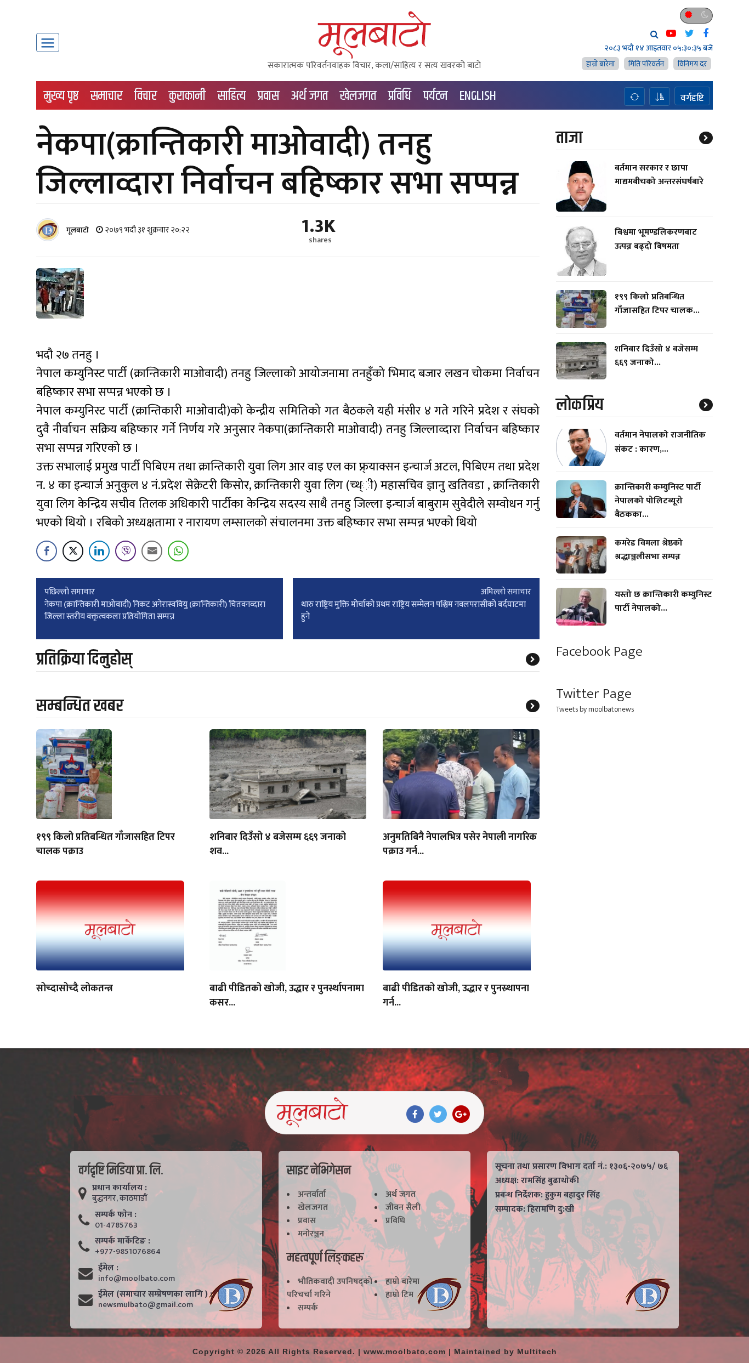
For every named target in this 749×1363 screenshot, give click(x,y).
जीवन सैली (403, 1207)
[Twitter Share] (73, 551)
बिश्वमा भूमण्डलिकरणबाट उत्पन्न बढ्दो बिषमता (656, 239)
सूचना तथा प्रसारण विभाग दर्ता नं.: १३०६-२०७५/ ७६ (581, 1166)
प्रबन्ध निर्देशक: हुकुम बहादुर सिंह (547, 1195)
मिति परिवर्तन (646, 64)
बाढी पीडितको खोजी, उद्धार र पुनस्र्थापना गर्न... (456, 996)
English (477, 96)
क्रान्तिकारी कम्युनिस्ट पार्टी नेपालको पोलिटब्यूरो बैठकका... (658, 501)
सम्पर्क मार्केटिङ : (122, 1241)
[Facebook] (415, 1114)
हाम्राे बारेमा (600, 64)
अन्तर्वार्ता (312, 1194)
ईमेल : (108, 1268)
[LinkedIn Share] (99, 551)
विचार (145, 96)
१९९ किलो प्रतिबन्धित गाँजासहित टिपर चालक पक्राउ (105, 845)
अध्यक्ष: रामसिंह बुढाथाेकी (537, 1181)
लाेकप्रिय (580, 404)
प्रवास (268, 96)
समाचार (106, 96)
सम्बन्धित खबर (79, 705)
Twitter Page (594, 694)
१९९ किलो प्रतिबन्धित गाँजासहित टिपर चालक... (657, 303)
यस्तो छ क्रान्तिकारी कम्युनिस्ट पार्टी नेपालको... (663, 601)
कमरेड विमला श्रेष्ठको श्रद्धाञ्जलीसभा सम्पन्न (649, 550)
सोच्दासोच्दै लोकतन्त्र (74, 989)
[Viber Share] (125, 551)
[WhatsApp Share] (178, 551)
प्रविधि (399, 96)
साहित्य (232, 96)
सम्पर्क (308, 1307)
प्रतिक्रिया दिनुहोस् (84, 659)
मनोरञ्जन (311, 1233)
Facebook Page (599, 651)
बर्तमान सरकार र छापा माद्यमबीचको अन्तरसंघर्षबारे (659, 175)
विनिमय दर (692, 64)
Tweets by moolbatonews (595, 709)
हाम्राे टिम (399, 1294)
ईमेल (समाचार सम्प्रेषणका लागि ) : (155, 1294)
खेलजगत (358, 96)
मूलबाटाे (77, 230)
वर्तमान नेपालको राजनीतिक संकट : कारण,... (660, 442)
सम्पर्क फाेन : (116, 1215)
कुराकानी (187, 96)
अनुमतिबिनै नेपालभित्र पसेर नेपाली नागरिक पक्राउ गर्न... (460, 845)
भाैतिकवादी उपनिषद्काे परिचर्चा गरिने (329, 1288)
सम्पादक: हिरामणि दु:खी (534, 1209)
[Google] (461, 1114)
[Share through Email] (151, 551)
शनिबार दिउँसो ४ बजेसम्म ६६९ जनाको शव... (277, 845)
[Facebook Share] (46, 551)
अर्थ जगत (309, 96)
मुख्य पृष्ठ (61, 96)
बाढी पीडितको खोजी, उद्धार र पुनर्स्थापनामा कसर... (286, 996)
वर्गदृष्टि (692, 97)
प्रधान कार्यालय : (119, 1188)
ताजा (569, 137)
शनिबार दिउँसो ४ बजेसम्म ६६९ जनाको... (656, 356)
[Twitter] (438, 1114)
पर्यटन (435, 96)
